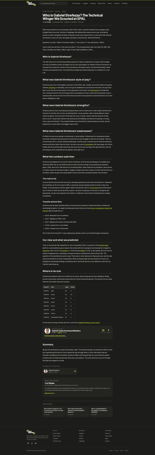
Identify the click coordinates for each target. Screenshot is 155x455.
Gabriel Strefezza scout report (89, 322)
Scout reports (57, 433)
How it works (108, 436)
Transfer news (57, 441)
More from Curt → (50, 393)
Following (81, 441)
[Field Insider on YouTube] (35, 443)
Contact (126, 450)
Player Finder (56, 436)
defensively (95, 90)
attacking (52, 87)
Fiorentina (64, 250)
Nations (81, 438)
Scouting (57, 11)
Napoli (82, 250)
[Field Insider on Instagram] (31, 443)
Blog (106, 438)
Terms (121, 450)
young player (89, 144)
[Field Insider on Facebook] (28, 443)
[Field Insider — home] (31, 3)
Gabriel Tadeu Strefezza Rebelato (66, 331)
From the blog (48, 11)
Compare (55, 438)
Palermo (59, 332)
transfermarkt (103, 245)
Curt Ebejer (47, 22)
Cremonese (94, 188)
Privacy (111, 450)
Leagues (81, 433)
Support (107, 441)
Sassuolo (46, 250)
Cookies (116, 450)
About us (107, 433)
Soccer (64, 11)
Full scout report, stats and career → (56, 335)
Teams (81, 436)
